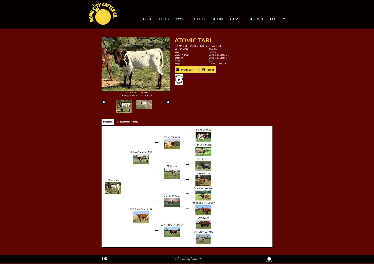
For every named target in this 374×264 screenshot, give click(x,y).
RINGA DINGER (203, 145)
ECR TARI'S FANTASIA (172, 225)
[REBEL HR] (203, 166)
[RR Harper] (172, 173)
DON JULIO (203, 218)
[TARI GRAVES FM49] (203, 239)
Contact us (189, 70)
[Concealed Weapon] (203, 195)
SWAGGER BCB (172, 138)
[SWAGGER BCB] (172, 144)
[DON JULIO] (203, 224)
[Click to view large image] (136, 64)
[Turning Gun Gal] (203, 181)
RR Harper (172, 166)
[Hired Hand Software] (269, 259)
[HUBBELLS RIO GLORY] (203, 210)
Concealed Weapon (203, 188)
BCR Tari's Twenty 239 (210, 46)
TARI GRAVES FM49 (203, 232)
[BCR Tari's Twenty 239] (141, 217)
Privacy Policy (177, 258)
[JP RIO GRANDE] (203, 137)
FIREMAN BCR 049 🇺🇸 (185, 46)
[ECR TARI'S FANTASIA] (172, 232)
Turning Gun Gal (203, 174)
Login (200, 258)
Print (210, 70)
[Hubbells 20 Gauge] (172, 203)
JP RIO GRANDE (203, 130)
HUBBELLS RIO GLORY (203, 203)
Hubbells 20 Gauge (172, 196)
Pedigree (107, 122)
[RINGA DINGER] (203, 151)
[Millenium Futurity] (180, 79)
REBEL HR (203, 159)
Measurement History (127, 122)
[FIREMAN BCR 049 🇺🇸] (141, 159)
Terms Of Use (190, 258)
